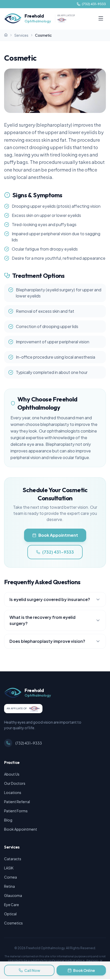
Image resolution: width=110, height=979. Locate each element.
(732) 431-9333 (58, 552)
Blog (8, 820)
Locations (12, 792)
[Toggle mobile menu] (101, 18)
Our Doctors (14, 783)
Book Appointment (58, 535)
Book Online (84, 970)
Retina (9, 886)
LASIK (9, 868)
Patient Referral (17, 801)
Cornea (10, 877)
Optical (10, 913)
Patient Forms (16, 810)
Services (21, 35)
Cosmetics (13, 923)
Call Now (32, 970)
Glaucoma (13, 895)
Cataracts (12, 858)
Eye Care (11, 904)
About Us (11, 774)
